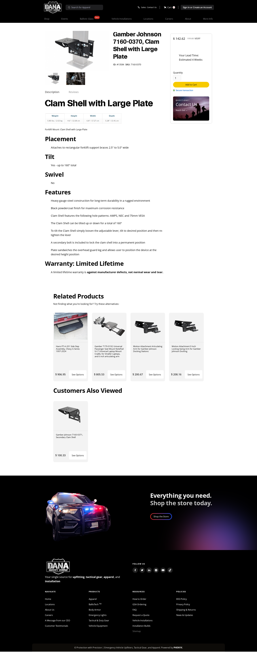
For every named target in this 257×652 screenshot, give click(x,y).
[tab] (52, 92)
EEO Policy (181, 599)
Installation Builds (141, 625)
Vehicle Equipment (98, 625)
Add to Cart (191, 84)
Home (48, 599)
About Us (49, 609)
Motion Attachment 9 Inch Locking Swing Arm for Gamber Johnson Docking (186, 349)
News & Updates (184, 615)
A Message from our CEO (57, 620)
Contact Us (152, 7)
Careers (49, 615)
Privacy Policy (183, 604)
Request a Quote (141, 615)
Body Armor (95, 609)
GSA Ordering (139, 604)
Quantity (178, 72)
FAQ (135, 609)
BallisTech (95, 604)
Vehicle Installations (143, 620)
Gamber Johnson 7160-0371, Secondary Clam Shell (69, 436)
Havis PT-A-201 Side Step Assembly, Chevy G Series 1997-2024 (68, 349)
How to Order (139, 599)
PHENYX (178, 647)
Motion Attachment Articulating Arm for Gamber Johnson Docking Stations (147, 349)
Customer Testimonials (56, 625)
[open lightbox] (77, 51)
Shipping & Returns (186, 609)
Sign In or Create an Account (197, 7)
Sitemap (137, 631)
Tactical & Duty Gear (99, 620)
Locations (50, 604)
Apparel (93, 599)
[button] (169, 7)
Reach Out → (182, 110)
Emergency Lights (98, 615)
